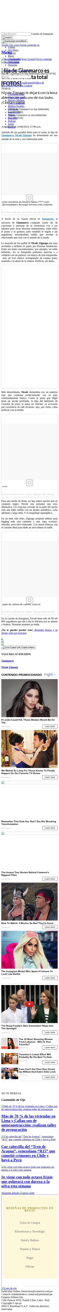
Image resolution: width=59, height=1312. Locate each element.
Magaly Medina (16, 100)
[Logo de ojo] (9, 70)
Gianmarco (7, 660)
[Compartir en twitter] (29, 641)
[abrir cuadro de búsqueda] (7, 37)
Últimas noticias (16, 94)
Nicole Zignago (23, 135)
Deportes (12, 65)
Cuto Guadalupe (16, 103)
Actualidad (13, 62)
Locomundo (14, 59)
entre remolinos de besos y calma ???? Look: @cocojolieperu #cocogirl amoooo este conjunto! (27, 203)
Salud (11, 124)
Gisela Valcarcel (16, 97)
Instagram (47, 218)
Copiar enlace (27, 647)
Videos (11, 47)
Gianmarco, (8, 135)
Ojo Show (13, 50)
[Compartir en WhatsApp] (29, 644)
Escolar (12, 127)
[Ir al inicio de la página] (8, 1087)
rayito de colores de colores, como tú (21, 604)
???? (4, 486)
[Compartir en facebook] (29, 638)
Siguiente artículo (10, 1193)
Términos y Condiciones (20, 82)
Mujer (11, 56)
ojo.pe (4, 82)
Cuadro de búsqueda (42, 33)
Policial (12, 53)
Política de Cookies (22, 85)
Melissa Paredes (16, 106)
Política (12, 115)
